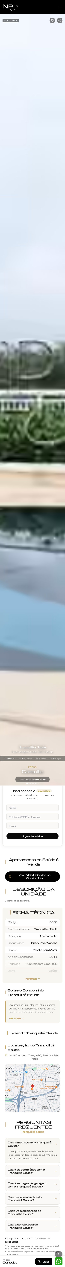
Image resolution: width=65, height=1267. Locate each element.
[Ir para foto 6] (35, 783)
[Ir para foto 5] (33, 783)
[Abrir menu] (59, 6)
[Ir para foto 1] (27, 783)
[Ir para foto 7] (36, 783)
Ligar (45, 1261)
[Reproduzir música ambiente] (58, 1254)
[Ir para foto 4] (32, 783)
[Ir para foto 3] (30, 783)
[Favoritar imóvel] (52, 20)
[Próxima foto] (61, 392)
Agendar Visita (32, 836)
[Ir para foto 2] (29, 783)
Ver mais (31, 978)
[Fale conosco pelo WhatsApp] (58, 1261)
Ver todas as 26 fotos (32, 779)
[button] (32, 1088)
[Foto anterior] (3, 392)
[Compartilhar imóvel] (59, 20)
